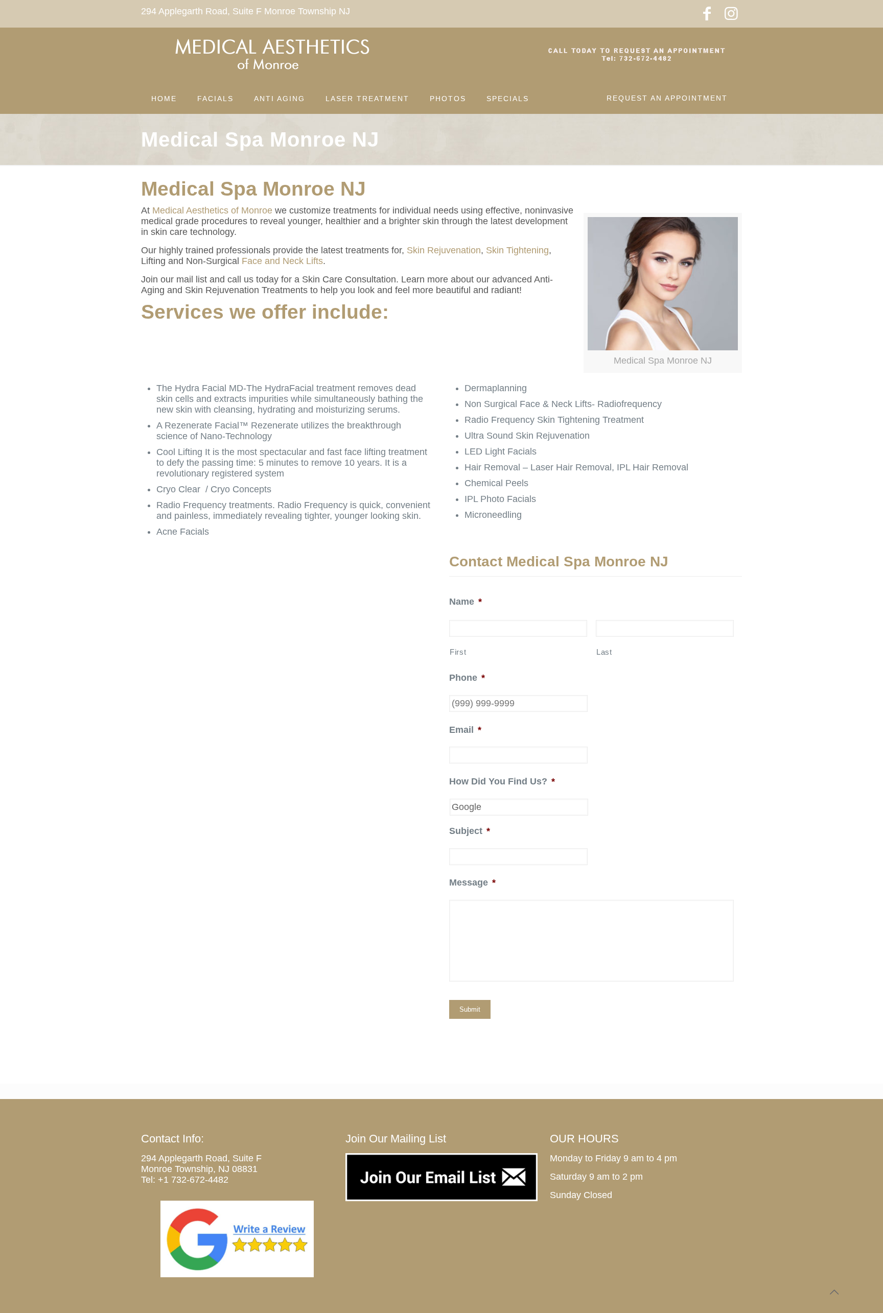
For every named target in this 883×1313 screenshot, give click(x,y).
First (458, 652)
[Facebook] (706, 13)
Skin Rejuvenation (444, 250)
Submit (469, 1009)
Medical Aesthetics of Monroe (212, 210)
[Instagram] (731, 13)
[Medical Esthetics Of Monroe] (271, 55)
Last (604, 652)
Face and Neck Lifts (282, 261)
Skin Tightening (517, 250)
